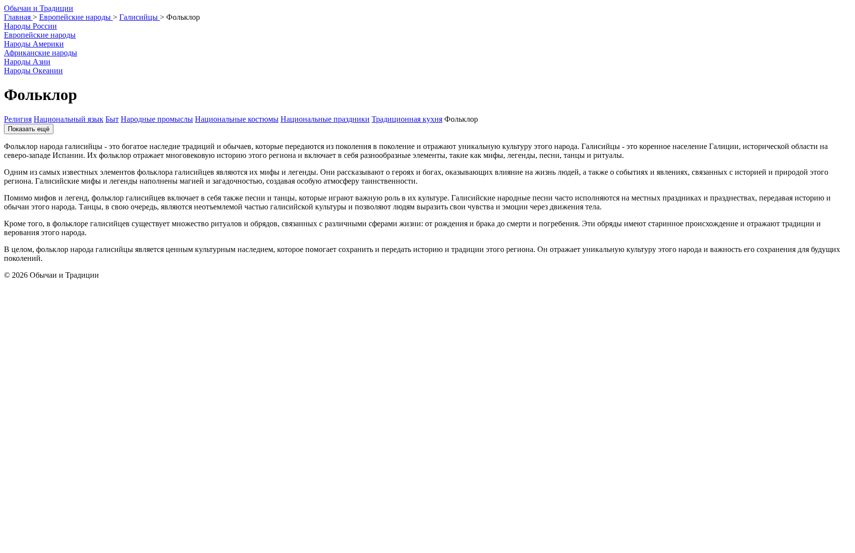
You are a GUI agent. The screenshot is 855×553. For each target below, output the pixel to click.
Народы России (30, 26)
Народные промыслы (157, 119)
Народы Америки (34, 44)
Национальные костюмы (237, 119)
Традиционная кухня (407, 119)
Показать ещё (28, 129)
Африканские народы (40, 53)
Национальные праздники (325, 119)
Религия (18, 119)
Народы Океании (33, 70)
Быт (112, 119)
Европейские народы (40, 35)
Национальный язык (68, 119)
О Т (38, 8)
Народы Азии (27, 61)
